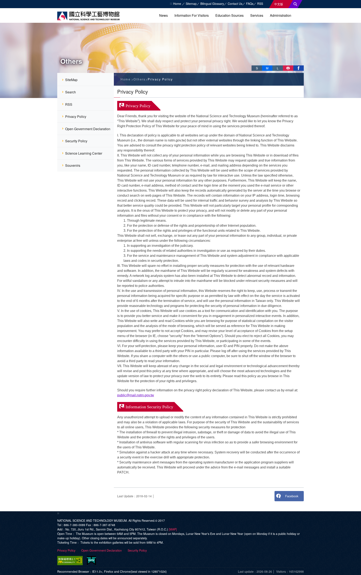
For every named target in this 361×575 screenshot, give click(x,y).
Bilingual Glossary (212, 3)
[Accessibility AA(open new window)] (70, 560)
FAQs (249, 3)
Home (177, 3)
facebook (298, 68)
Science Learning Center (83, 153)
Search (295, 4)
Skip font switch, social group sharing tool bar (253, 63)
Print (288, 68)
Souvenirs (72, 165)
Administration (280, 15)
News (163, 15)
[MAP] (173, 529)
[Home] (88, 15)
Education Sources (229, 15)
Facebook (291, 496)
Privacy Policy (75, 116)
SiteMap (71, 79)
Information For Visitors (191, 15)
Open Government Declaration (87, 128)
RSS (260, 3)
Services (256, 15)
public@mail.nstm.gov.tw (135, 395)
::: (171, 3)
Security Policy (76, 141)
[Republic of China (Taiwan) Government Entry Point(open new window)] (91, 560)
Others (139, 79)
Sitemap (191, 3)
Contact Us (235, 3)
